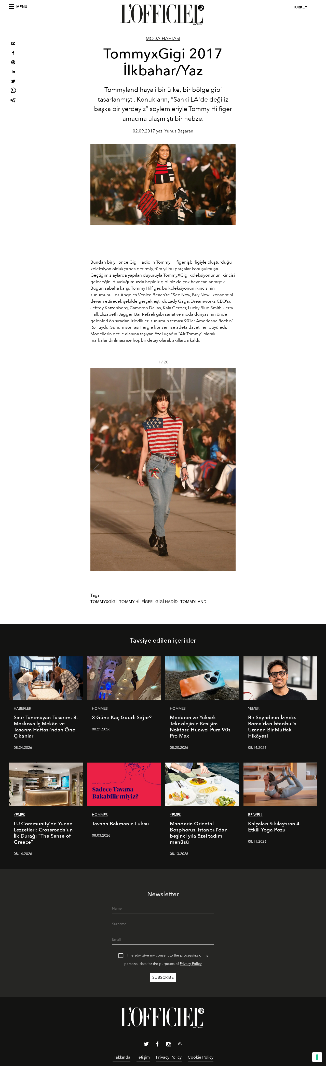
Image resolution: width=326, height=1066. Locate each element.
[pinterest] (13, 63)
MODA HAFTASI (163, 38)
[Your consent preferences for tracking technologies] (317, 1057)
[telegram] (13, 100)
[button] (229, 469)
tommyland (193, 601)
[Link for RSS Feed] (179, 1044)
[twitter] (13, 82)
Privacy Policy (191, 964)
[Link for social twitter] (146, 1045)
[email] (13, 44)
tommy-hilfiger (136, 601)
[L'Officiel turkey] (163, 14)
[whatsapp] (13, 91)
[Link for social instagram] (168, 1045)
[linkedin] (13, 72)
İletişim (143, 1057)
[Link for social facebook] (157, 1045)
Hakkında (121, 1057)
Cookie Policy (200, 1057)
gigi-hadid (166, 601)
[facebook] (13, 53)
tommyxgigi (103, 601)
